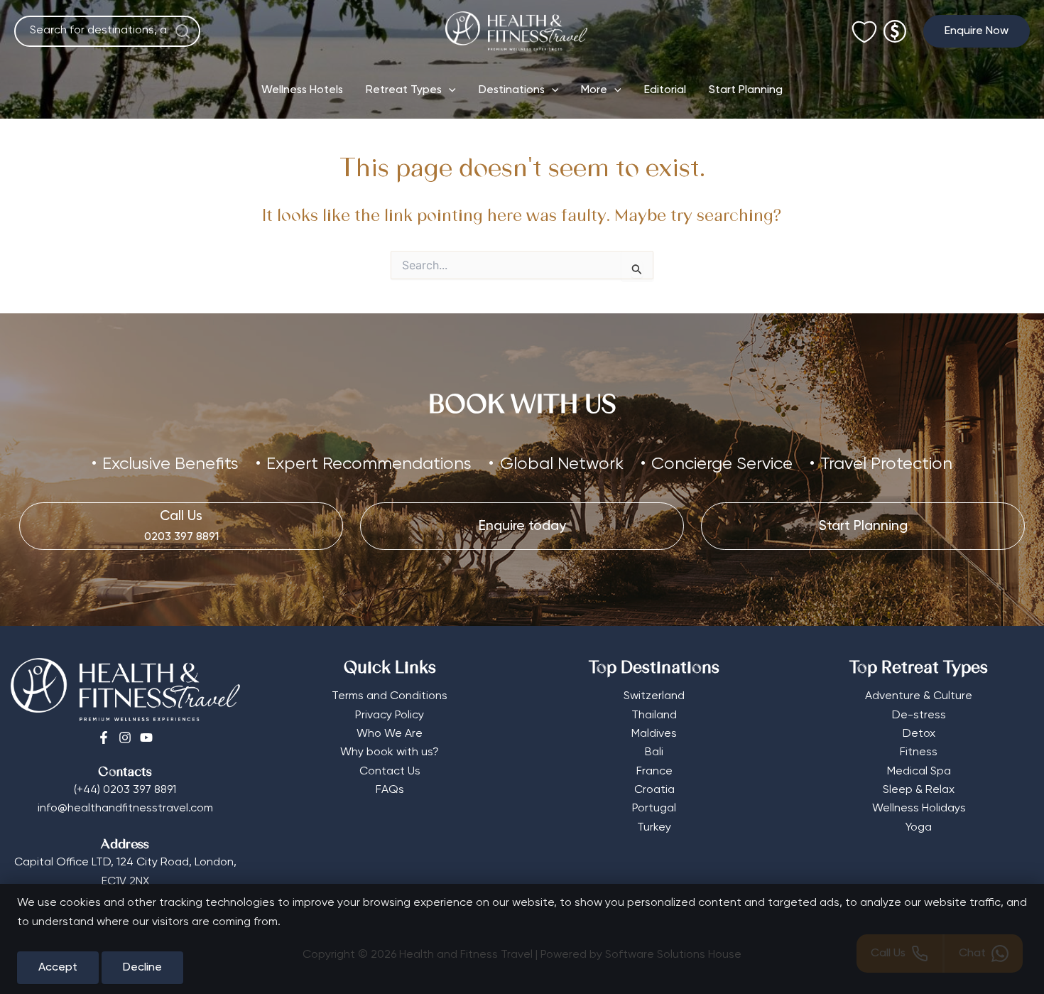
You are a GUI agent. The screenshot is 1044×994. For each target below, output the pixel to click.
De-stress (919, 715)
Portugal (654, 808)
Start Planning (746, 90)
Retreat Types (404, 90)
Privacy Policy (389, 715)
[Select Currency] (895, 25)
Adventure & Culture (918, 696)
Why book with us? (389, 752)
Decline (142, 967)
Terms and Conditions (389, 696)
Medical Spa (919, 771)
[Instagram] (125, 737)
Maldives (654, 734)
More (594, 90)
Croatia (654, 790)
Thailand (654, 715)
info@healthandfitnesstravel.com (125, 808)
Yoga (919, 827)
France (654, 771)
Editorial (665, 90)
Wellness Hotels (302, 90)
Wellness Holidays (919, 808)
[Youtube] (146, 737)
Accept (57, 967)
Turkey (654, 827)
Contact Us (389, 771)
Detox (919, 734)
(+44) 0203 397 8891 (125, 790)
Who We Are (390, 734)
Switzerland (654, 696)
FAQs (390, 790)
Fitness (918, 752)
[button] (976, 31)
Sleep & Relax (919, 790)
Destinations (512, 90)
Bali (654, 752)
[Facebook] (103, 737)
